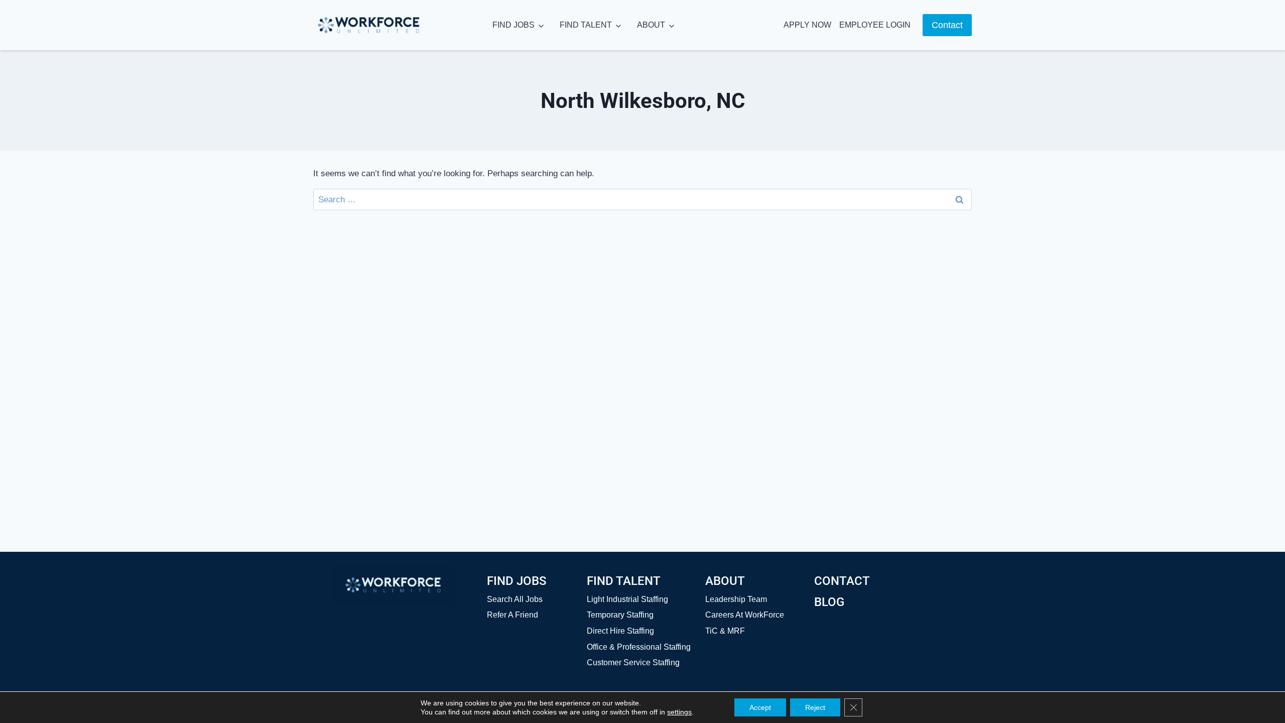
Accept (760, 707)
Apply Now (807, 25)
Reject (815, 707)
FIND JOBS (513, 25)
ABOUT (651, 25)
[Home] (393, 585)
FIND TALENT (586, 25)
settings (679, 712)
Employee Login (875, 25)
